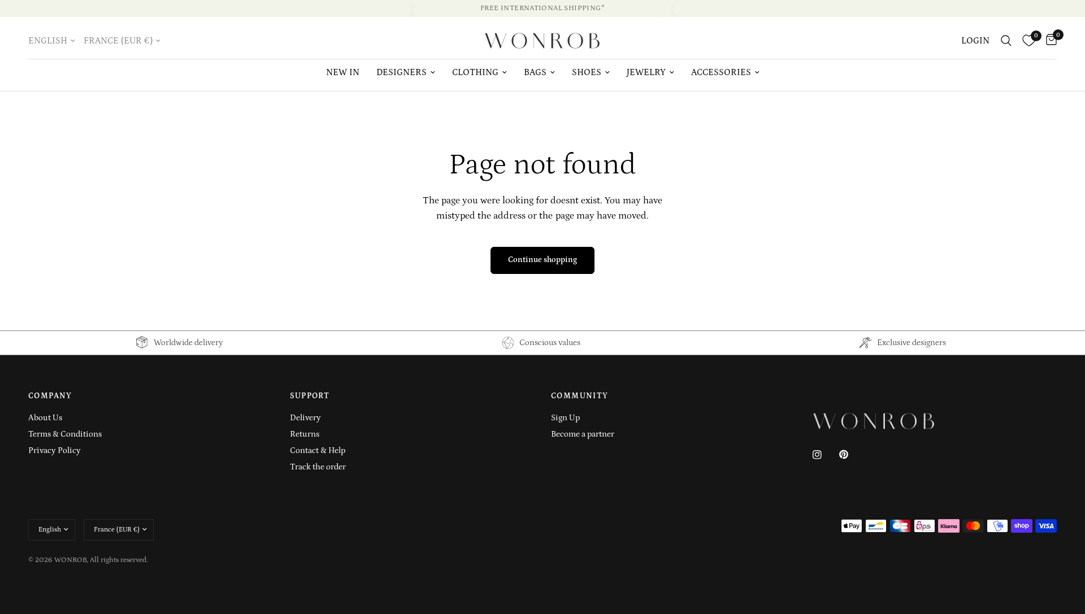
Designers (401, 72)
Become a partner (582, 434)
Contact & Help (317, 450)
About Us (45, 418)
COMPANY (50, 396)
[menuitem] (343, 72)
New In (342, 72)
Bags (535, 72)
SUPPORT (310, 396)
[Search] (1006, 41)
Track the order (318, 467)
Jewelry (646, 72)
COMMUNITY (580, 396)
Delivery (305, 418)
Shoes (586, 72)
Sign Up (565, 418)
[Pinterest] (851, 454)
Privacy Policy (54, 450)
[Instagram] (825, 454)
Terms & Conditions (65, 434)
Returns (304, 434)
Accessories (721, 72)
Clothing (475, 72)
